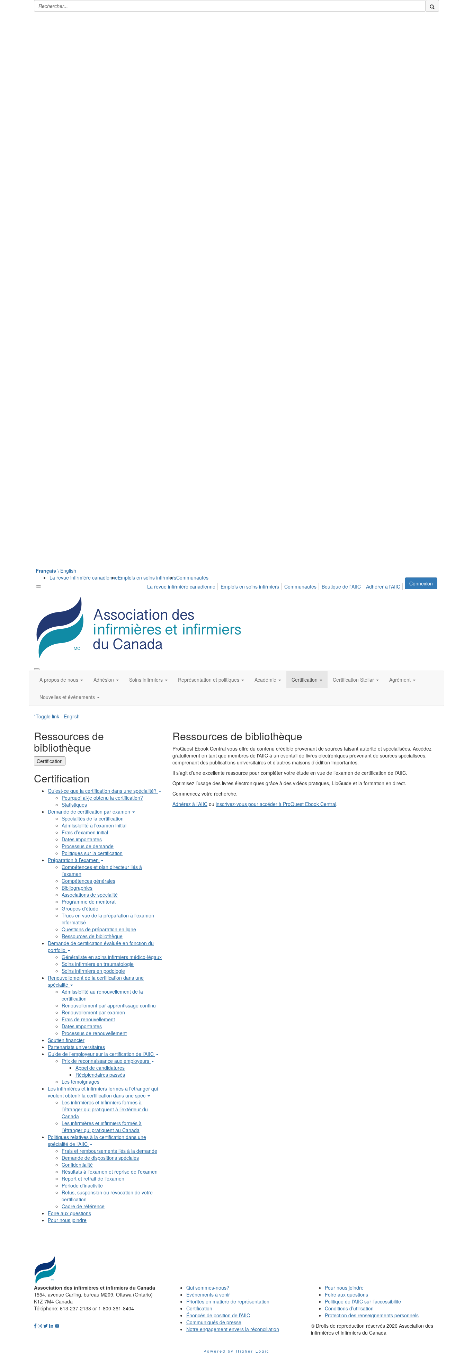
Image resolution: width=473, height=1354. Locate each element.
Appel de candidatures (100, 1067)
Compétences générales (88, 880)
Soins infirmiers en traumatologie (98, 963)
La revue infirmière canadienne (84, 577)
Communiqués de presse (213, 1322)
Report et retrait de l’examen (93, 1178)
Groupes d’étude (80, 908)
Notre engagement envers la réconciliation (232, 1329)
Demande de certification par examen (90, 811)
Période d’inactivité (82, 1185)
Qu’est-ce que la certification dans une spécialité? (103, 790)
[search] (432, 6)
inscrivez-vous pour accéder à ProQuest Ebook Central (276, 803)
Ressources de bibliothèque (92, 936)
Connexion (421, 583)
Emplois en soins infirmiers (147, 577)
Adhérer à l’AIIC (383, 586)
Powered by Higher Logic (237, 1351)
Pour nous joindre (67, 1220)
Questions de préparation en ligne (99, 929)
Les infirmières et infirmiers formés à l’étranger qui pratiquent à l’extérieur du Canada (105, 1109)
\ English (56, 570)
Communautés (192, 577)
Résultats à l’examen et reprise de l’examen (110, 1171)
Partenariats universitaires (76, 1046)
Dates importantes (82, 839)
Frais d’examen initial (85, 832)
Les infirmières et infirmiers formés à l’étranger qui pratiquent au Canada (102, 1126)
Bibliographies (77, 887)
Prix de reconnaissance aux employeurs (106, 1060)
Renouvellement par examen (93, 1012)
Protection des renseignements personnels (372, 1315)
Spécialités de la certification (93, 818)
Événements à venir (208, 1294)
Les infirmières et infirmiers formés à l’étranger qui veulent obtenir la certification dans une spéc (103, 1092)
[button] (61, 679)
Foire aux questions (69, 1213)
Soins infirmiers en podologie (93, 970)
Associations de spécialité (90, 894)
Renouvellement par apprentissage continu (109, 1005)
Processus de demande (88, 846)
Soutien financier (66, 1040)
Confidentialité (77, 1164)
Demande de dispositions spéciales (100, 1157)
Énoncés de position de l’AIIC (218, 1315)
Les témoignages (80, 1081)
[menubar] (275, 585)
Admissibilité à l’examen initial (94, 825)
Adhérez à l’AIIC (189, 803)
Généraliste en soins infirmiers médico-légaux (112, 956)
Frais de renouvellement (88, 1019)
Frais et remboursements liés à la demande (109, 1150)
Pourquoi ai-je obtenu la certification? (102, 797)
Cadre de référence (83, 1206)
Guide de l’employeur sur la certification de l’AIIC (101, 1053)
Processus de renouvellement (94, 1033)
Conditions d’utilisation (349, 1308)
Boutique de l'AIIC (341, 586)
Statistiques (74, 804)
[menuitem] (84, 577)
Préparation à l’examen (74, 860)
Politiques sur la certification (92, 853)
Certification (50, 760)
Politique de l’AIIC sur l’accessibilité (363, 1301)
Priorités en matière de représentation (227, 1301)
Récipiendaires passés (100, 1074)
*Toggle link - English (57, 716)
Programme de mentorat (89, 901)
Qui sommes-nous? (207, 1287)
